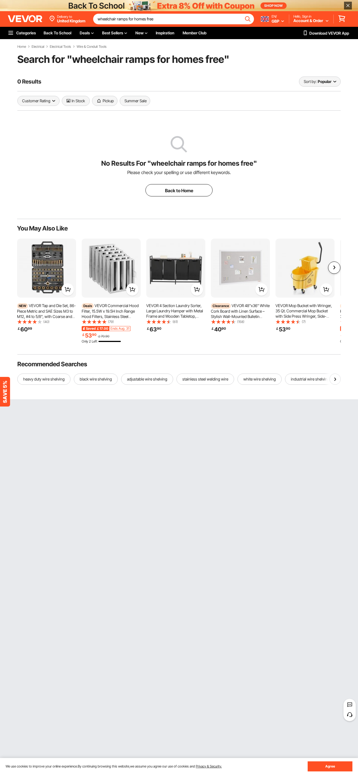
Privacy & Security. (209, 766)
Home (21, 47)
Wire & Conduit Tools (92, 47)
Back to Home (179, 190)
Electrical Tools (60, 47)
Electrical (38, 47)
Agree (330, 766)
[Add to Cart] (68, 289)
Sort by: (310, 81)
